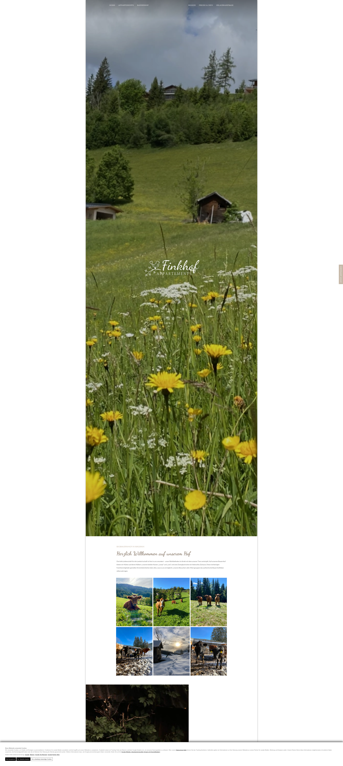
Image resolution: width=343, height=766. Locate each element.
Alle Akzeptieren (10, 759)
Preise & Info (206, 5)
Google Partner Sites (54, 754)
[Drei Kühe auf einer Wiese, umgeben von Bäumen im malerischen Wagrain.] (209, 602)
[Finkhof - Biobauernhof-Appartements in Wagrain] (171, 268)
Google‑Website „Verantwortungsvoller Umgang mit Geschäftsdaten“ (140, 752)
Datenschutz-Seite (181, 750)
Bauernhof (143, 5)
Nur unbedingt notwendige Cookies (42, 759)
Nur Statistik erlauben (23, 759)
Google (27, 754)
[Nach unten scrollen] (171, 530)
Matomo (32, 754)
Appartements (126, 5)
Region (192, 5)
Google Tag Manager (41, 754)
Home (112, 5)
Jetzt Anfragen (341, 274)
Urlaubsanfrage (225, 5)
